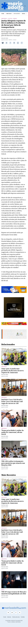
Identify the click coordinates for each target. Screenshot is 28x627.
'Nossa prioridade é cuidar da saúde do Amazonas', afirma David (12, 432)
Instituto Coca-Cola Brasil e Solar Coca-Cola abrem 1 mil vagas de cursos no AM (12, 401)
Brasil (23, 13)
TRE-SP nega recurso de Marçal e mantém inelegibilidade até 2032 (13, 593)
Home (2, 13)
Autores (9, 616)
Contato (23, 616)
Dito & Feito (17, 13)
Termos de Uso (16, 616)
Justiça (10, 18)
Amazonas (9, 13)
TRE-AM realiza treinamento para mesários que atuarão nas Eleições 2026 (13, 463)
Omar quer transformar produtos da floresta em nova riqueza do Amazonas (12, 371)
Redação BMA (4, 38)
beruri (15, 18)
